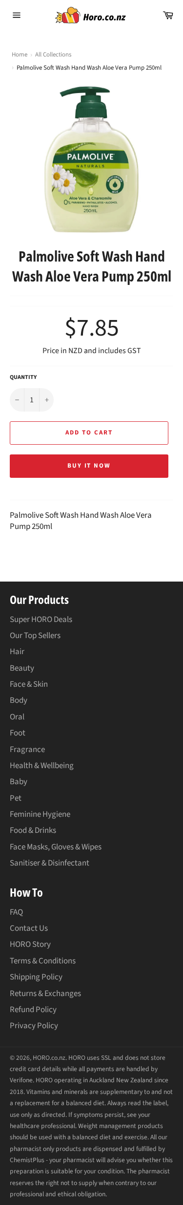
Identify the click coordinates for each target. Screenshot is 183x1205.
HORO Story (30, 944)
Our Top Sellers (35, 635)
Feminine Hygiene (40, 814)
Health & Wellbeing (42, 766)
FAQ (16, 912)
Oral (17, 717)
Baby (18, 782)
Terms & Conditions (43, 961)
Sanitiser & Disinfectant (49, 863)
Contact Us (29, 928)
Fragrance (27, 749)
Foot (17, 733)
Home (19, 55)
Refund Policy (33, 1010)
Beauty (22, 668)
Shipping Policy (36, 977)
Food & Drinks (33, 830)
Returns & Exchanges (45, 993)
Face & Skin (29, 684)
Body (18, 700)
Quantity (23, 377)
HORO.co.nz (49, 1057)
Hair (17, 652)
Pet (15, 798)
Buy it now (89, 465)
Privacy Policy (34, 1026)
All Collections (53, 54)
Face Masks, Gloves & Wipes (56, 847)
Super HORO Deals (41, 619)
